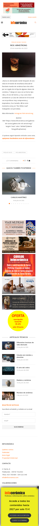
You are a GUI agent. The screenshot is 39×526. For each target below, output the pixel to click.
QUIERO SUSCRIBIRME (19, 520)
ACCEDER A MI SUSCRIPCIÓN (19, 515)
